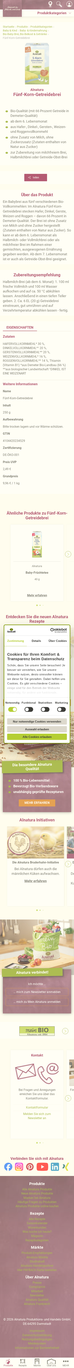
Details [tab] (36, 640)
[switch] (28, 709)
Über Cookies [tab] (58, 640)
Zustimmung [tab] (15, 640)
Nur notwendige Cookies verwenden (37, 721)
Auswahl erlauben (37, 729)
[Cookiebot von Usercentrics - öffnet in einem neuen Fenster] (51, 630)
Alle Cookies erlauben (37, 736)
